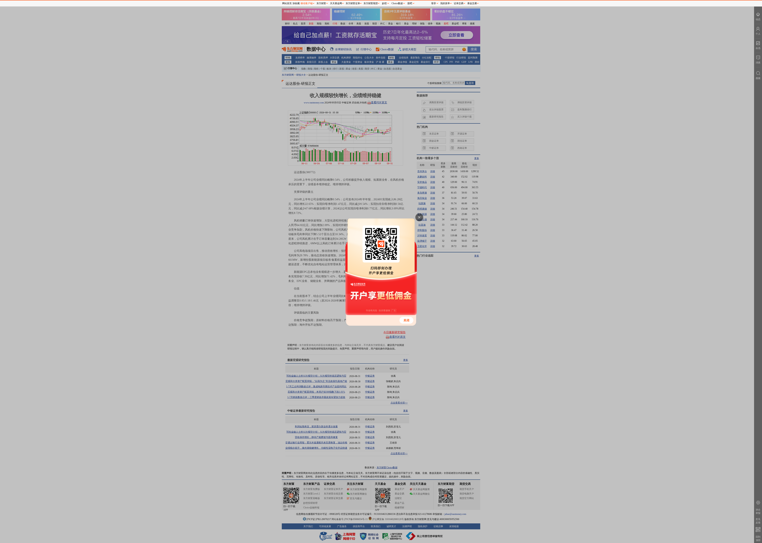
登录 (433, 3)
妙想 (384, 3)
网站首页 (287, 3)
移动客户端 (307, 3)
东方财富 (321, 3)
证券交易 (458, 3)
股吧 (409, 3)
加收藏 (296, 3)
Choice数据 (397, 3)
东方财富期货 (371, 3)
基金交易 (472, 3)
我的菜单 (445, 3)
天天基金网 (336, 3)
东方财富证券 (353, 3)
